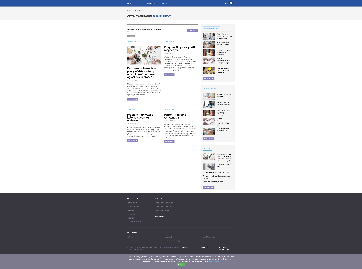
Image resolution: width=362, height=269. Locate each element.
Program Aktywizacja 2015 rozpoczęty (180, 48)
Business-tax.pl (132, 241)
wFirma (226, 3)
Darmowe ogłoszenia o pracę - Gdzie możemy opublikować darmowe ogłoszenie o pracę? (141, 73)
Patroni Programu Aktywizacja (175, 116)
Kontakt (185, 247)
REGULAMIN (204, 247)
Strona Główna (131, 10)
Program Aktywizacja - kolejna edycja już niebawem (141, 117)
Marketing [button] (165, 3)
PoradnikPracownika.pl (208, 237)
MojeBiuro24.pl (169, 237)
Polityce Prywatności (213, 261)
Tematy (141, 10)
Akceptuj (181, 264)
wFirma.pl (131, 237)
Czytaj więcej (192, 30)
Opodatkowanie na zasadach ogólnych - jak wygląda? (144, 30)
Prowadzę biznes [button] (152, 3)
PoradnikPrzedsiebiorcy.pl (172, 241)
